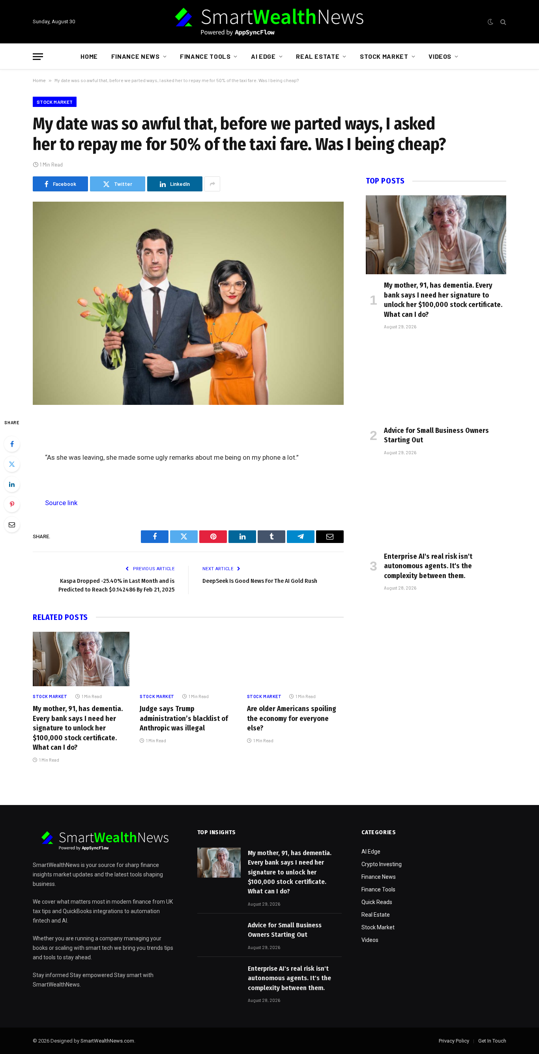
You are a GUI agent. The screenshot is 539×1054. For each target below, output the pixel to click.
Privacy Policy (454, 1041)
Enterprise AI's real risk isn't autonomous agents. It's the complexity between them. (428, 566)
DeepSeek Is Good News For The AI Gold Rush (259, 580)
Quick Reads (376, 902)
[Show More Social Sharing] (212, 183)
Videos (440, 56)
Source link (61, 503)
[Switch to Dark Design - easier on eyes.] (490, 22)
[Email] (12, 524)
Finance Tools (205, 56)
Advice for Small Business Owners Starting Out (436, 435)
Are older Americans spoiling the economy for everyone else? (291, 718)
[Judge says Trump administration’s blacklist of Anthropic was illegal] (188, 659)
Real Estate (317, 56)
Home (89, 56)
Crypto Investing (381, 864)
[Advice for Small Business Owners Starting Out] (436, 380)
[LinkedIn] (12, 484)
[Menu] (38, 57)
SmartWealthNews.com (107, 1041)
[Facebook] (12, 444)
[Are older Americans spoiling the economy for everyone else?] (295, 659)
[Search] (502, 22)
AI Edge (263, 56)
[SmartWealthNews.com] (269, 21)
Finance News (135, 56)
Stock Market (384, 56)
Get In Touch (492, 1041)
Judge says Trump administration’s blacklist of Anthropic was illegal (184, 718)
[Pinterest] (12, 504)
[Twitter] (12, 464)
